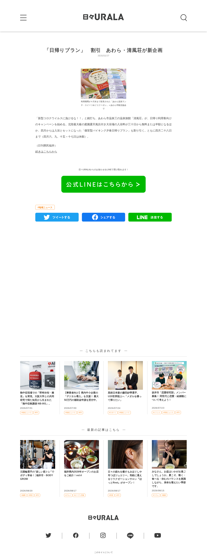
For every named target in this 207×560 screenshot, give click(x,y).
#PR (36, 412)
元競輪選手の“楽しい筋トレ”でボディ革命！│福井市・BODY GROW (37, 475)
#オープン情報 (79, 495)
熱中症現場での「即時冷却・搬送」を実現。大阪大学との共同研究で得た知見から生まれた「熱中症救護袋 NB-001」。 (37, 398)
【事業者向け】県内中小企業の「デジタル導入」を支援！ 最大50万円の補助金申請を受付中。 (81, 396)
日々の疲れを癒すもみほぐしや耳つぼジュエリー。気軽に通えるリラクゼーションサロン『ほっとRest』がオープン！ (125, 477)
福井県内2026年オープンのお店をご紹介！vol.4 (81, 473)
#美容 (31, 495)
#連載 (164, 495)
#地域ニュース (45, 207)
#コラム (156, 495)
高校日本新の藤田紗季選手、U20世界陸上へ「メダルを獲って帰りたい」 (125, 396)
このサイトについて (103, 552)
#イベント (156, 412)
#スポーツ (112, 412)
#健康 (23, 495)
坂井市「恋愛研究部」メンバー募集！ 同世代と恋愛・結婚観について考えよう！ (169, 396)
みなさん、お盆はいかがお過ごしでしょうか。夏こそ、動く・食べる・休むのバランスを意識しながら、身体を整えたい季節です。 (169, 478)
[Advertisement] (103, 259)
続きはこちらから (46, 151)
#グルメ (68, 495)
